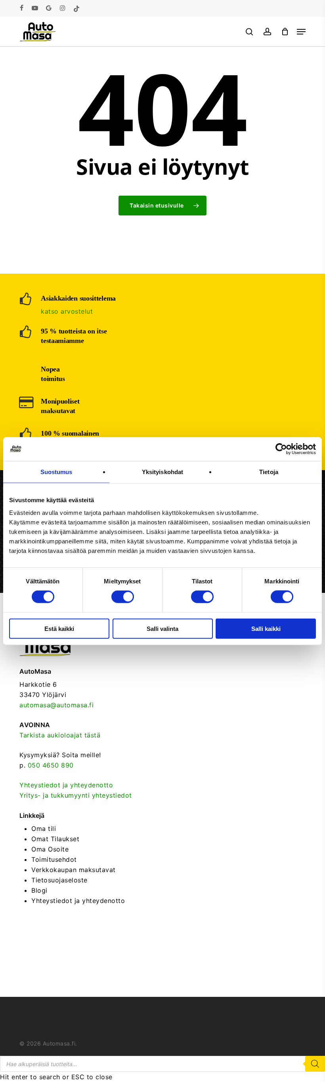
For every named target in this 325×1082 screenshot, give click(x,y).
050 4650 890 (51, 765)
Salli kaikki (266, 628)
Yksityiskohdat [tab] (162, 472)
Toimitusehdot (54, 859)
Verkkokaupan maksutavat (73, 870)
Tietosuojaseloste (59, 880)
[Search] (315, 1064)
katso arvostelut (67, 311)
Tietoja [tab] (268, 472)
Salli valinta (162, 628)
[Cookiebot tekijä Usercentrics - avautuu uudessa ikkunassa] (281, 449)
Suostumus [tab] (56, 472)
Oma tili (43, 828)
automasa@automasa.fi (56, 705)
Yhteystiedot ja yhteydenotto (66, 785)
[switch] (122, 597)
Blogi (39, 890)
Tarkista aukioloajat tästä (59, 735)
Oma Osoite (50, 849)
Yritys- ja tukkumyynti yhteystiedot (75, 795)
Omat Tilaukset (55, 839)
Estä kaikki (59, 628)
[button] (301, 32)
